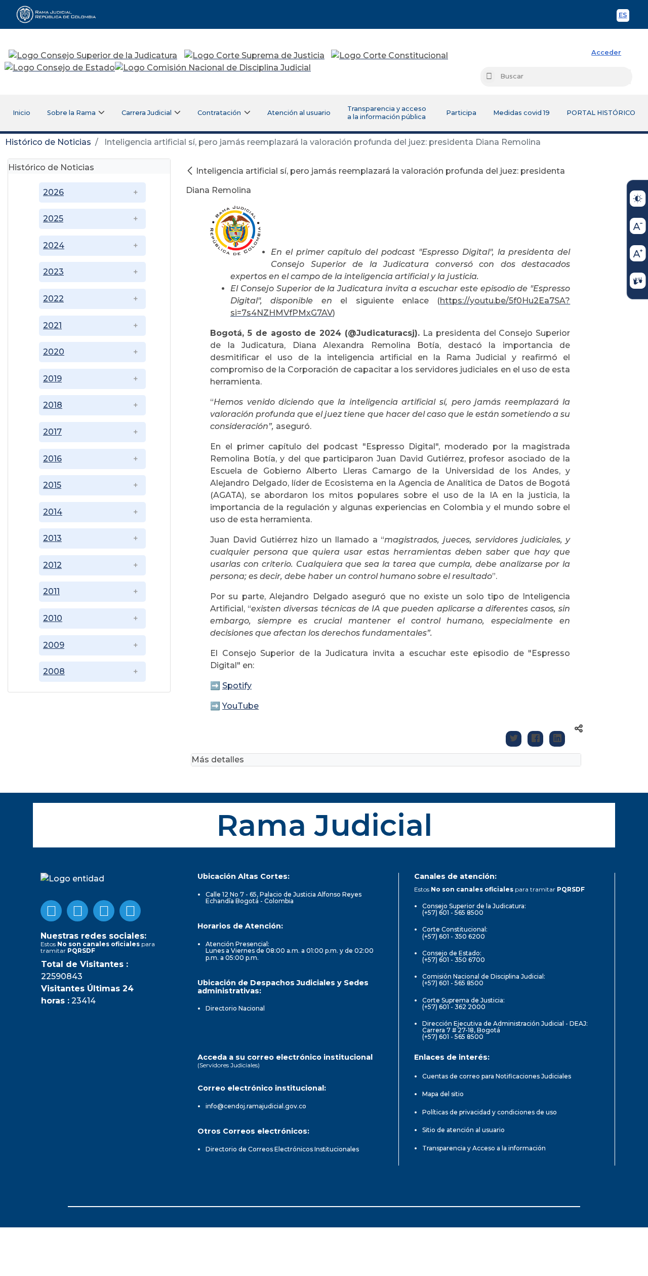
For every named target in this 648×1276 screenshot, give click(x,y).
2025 (53, 218)
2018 (52, 405)
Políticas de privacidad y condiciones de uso (489, 1112)
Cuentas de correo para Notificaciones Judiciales (496, 1076)
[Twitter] (513, 739)
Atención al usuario (299, 113)
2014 (52, 512)
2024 (53, 245)
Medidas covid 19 (521, 113)
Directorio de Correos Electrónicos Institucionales (282, 1149)
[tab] (89, 166)
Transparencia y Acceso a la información (484, 1148)
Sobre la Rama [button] (71, 113)
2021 (52, 325)
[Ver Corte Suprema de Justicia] (254, 56)
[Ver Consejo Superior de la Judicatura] (93, 56)
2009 (53, 645)
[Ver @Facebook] (51, 910)
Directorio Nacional (235, 1008)
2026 (53, 192)
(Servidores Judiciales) (228, 1065)
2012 (52, 565)
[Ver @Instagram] (130, 910)
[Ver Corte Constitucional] (390, 56)
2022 (53, 298)
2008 (54, 671)
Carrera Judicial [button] (147, 113)
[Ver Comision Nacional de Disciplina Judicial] (213, 68)
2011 (51, 591)
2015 (52, 485)
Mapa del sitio (443, 1094)
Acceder (606, 52)
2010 (52, 618)
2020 (53, 352)
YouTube (240, 706)
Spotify (237, 685)
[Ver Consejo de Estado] (60, 68)
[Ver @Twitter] (103, 910)
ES (624, 16)
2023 (53, 272)
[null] (191, 171)
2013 (52, 538)
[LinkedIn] (557, 739)
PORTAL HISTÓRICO (600, 113)
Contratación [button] (219, 113)
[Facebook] (535, 739)
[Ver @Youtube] (77, 910)
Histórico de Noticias (48, 142)
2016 (52, 458)
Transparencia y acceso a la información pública (386, 113)
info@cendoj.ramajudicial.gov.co (256, 1106)
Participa (461, 113)
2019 (52, 378)
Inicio (21, 113)
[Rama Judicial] (60, 14)
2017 (52, 432)
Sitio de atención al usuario (463, 1130)
